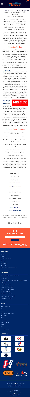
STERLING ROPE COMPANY (7, 313)
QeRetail (18, 394)
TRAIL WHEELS (4, 282)
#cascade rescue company (21, 215)
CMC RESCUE (4, 320)
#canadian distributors (8, 215)
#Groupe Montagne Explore (9, 217)
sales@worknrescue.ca (15, 186)
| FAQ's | (3, 254)
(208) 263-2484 (11, 383)
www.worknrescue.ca (15, 183)
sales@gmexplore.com (15, 210)
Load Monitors (5, 278)
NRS (2, 326)
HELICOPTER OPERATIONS (7, 289)
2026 (9, 391)
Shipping (3, 261)
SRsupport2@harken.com (22, 10)
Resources (4, 263)
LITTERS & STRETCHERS (7, 287)
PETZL (2, 311)
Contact (3, 265)
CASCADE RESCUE (5, 306)
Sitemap (15, 393)
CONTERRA (4, 315)
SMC (2, 317)
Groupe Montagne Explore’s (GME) (7, 102)
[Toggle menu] (2, 4)
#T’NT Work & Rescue (22, 217)
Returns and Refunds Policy (9, 267)
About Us (3, 256)
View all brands (5, 329)
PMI (2, 308)
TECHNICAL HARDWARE (6, 294)
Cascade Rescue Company (17, 391)
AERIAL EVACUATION (6, 291)
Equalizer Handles (6, 285)
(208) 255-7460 (20, 383)
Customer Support (6, 258)
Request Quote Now (10, 10)
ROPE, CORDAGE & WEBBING (8, 296)
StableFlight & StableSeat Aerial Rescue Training (14, 280)
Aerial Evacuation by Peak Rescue (10, 276)
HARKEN (3, 324)
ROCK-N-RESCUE (5, 322)
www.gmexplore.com (15, 207)
